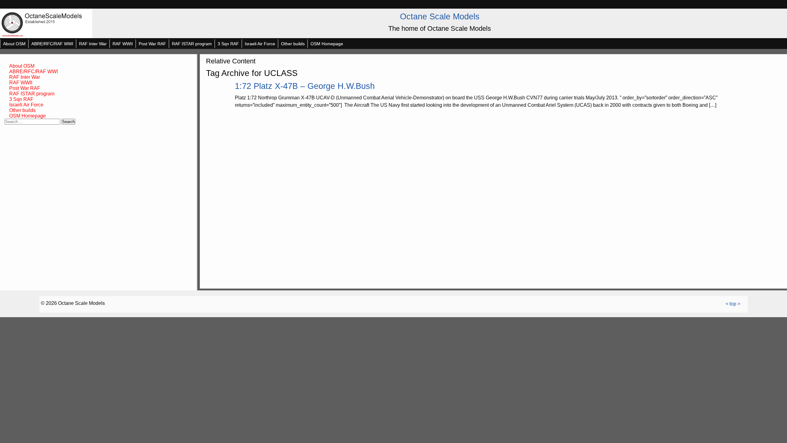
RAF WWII (123, 43)
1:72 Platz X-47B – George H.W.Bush (305, 86)
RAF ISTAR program (192, 43)
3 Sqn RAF (228, 43)
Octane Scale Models (440, 16)
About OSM (14, 43)
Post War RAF (152, 43)
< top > (733, 303)
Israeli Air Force (260, 43)
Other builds (293, 43)
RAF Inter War (93, 43)
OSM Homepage (326, 43)
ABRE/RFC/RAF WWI (52, 43)
